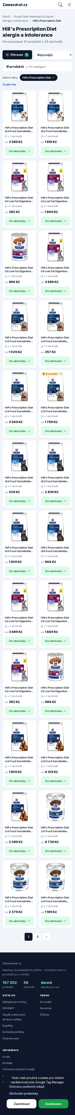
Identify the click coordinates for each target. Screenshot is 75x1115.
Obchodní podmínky (23, 1093)
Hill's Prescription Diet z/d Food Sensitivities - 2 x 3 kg (19, 759)
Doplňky (7, 1025)
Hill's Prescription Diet (36, 77)
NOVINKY (8, 1008)
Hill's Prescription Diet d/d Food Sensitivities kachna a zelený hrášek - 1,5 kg (19, 479)
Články (44, 1014)
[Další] (46, 937)
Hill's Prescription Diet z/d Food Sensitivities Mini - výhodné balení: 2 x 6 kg (19, 409)
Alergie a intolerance (15, 20)
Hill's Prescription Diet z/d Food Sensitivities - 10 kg (19, 829)
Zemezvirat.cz (15, 5)
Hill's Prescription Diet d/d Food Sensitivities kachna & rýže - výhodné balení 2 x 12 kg (19, 129)
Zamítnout (22, 1104)
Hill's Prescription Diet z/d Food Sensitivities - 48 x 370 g (55, 829)
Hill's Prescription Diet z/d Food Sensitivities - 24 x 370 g (19, 899)
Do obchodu (17, 151)
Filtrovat (18, 54)
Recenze (46, 1008)
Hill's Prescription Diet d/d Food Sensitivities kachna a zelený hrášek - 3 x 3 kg (55, 479)
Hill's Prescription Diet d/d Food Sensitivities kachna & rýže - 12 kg (55, 129)
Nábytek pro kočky (14, 1002)
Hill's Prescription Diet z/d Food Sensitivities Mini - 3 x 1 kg (19, 339)
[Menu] (69, 5)
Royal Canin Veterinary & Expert (34, 16)
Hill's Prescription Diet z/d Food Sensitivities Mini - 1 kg (55, 339)
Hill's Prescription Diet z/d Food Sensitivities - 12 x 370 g (55, 899)
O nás (6, 1056)
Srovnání (45, 1002)
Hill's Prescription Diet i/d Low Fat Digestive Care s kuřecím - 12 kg (55, 199)
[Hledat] (60, 5)
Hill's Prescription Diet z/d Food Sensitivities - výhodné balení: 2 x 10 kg (55, 759)
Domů (6, 16)
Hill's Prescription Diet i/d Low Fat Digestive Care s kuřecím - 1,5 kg (19, 199)
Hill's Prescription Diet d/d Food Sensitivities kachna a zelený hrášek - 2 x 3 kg (19, 549)
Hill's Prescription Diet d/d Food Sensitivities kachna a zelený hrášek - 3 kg (55, 549)
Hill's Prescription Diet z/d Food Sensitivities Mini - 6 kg (55, 409)
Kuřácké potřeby (13, 1032)
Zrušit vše (9, 84)
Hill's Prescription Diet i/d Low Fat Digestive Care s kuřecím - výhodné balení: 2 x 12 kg (55, 269)
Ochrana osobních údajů (18, 1069)
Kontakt (7, 1063)
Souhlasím (53, 1104)
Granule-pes (10, 1038)
